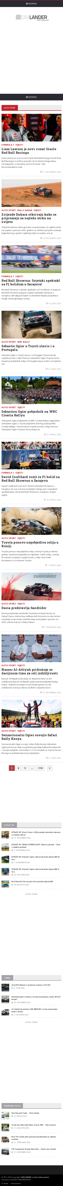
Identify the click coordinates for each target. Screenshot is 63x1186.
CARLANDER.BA (24, 1179)
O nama (5, 1183)
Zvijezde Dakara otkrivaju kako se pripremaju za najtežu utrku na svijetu (29, 218)
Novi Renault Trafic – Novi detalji (25, 1113)
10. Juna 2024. (54, 303)
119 (40, 767)
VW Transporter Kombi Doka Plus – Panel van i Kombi (33, 1149)
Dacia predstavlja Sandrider (24, 608)
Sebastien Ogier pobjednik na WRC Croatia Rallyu (29, 413)
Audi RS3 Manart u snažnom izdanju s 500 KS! (30, 985)
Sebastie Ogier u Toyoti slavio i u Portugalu (28, 348)
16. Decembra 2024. (52, 238)
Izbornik (32, 3)
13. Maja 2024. (54, 369)
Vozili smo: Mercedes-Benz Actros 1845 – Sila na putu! (33, 1125)
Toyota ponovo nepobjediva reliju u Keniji (30, 544)
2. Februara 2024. (52, 627)
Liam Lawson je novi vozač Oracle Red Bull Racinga (29, 151)
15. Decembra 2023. (52, 692)
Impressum (16, 1183)
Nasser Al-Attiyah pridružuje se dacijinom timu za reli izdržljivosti (30, 671)
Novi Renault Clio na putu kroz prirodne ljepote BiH (32, 881)
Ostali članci (31, 894)
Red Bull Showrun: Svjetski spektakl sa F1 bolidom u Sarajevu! (31, 282)
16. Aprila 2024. (53, 499)
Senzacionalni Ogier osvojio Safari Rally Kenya (29, 737)
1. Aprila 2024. (54, 565)
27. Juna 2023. (54, 758)
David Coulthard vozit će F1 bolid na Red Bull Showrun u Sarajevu (31, 478)
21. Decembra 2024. (52, 171)
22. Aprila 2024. (53, 434)
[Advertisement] (31, 58)
